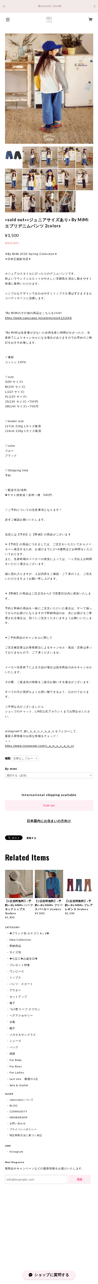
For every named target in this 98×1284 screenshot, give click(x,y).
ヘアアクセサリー (21, 1015)
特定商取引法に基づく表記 (26, 1135)
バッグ (14, 1047)
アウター (15, 990)
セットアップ (18, 996)
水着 (12, 1022)
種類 (8, 758)
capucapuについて (22, 1099)
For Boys (16, 1066)
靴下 (12, 1003)
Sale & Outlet (19, 1085)
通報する (31, 838)
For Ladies (17, 1072)
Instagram (16, 1151)
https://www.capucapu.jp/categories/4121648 (38, 318)
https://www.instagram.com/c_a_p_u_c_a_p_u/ (39, 745)
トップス (15, 977)
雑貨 (12, 1053)
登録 (79, 1179)
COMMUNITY (19, 1111)
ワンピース (17, 971)
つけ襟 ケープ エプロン (25, 1009)
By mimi (11, 768)
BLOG (14, 1105)
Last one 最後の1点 (24, 1079)
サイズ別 (15, 952)
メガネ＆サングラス (23, 1034)
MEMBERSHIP (19, 1117)
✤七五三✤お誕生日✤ (24, 958)
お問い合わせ (18, 1123)
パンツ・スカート (21, 984)
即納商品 (15, 946)
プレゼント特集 (20, 965)
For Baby (16, 1060)
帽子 (12, 1028)
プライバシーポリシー (23, 1129)
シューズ (15, 1041)
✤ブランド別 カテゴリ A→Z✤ (29, 933)
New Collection (20, 939)
